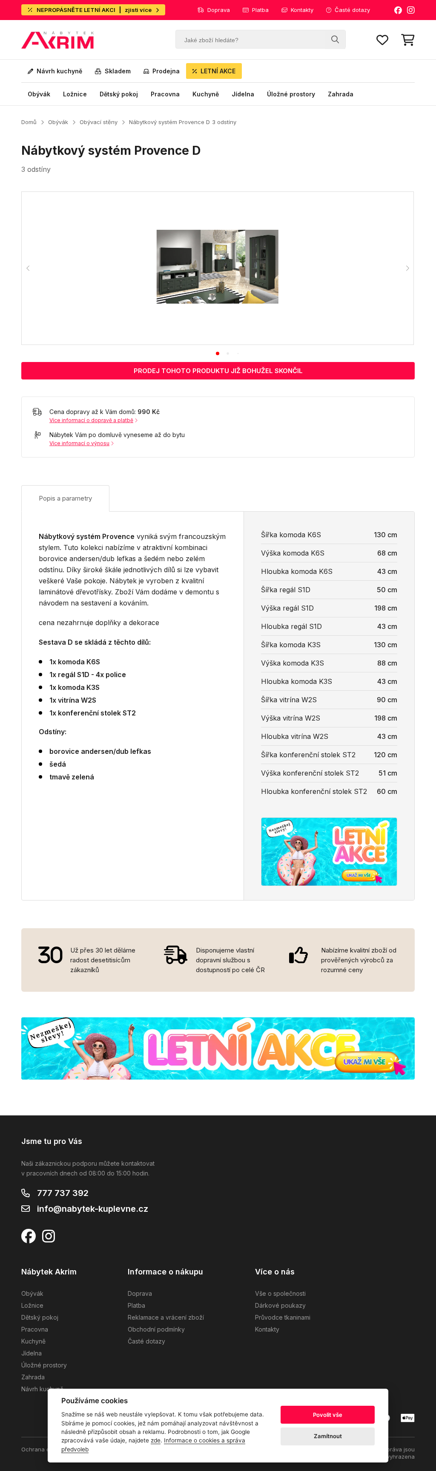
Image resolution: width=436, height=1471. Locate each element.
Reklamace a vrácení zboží (166, 1317)
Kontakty (302, 9)
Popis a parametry (65, 498)
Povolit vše (327, 1414)
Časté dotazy (352, 9)
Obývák (39, 94)
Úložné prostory (291, 94)
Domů (29, 122)
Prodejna (166, 71)
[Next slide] (407, 268)
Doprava (218, 9)
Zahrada (340, 94)
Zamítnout (328, 1436)
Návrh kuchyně (59, 71)
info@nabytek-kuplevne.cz (92, 1209)
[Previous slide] (28, 268)
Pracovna (165, 94)
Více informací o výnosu (79, 443)
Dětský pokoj (119, 94)
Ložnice (75, 94)
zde (156, 1440)
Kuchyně (205, 94)
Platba (260, 9)
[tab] (217, 353)
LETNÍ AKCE (218, 71)
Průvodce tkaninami (282, 1317)
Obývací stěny (99, 122)
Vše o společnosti (280, 1293)
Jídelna (243, 94)
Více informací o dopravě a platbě (91, 420)
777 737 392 (63, 1193)
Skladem (118, 71)
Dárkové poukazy (280, 1305)
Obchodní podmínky (156, 1329)
